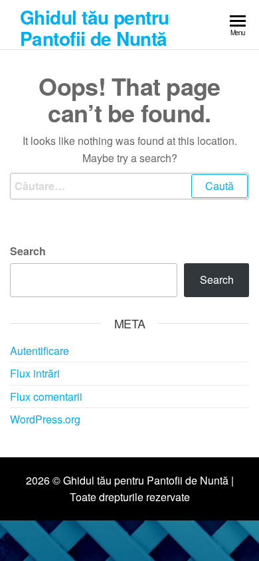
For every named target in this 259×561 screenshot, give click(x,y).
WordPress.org (45, 419)
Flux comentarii (46, 396)
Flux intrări (35, 373)
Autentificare (39, 350)
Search (28, 251)
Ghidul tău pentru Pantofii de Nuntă (94, 27)
